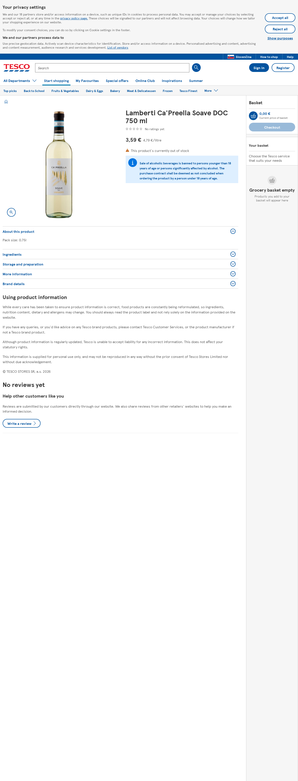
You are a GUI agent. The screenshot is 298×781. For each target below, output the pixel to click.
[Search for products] (196, 67)
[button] (239, 57)
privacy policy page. (74, 18)
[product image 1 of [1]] (59, 165)
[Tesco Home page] (16, 68)
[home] (6, 101)
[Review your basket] (253, 115)
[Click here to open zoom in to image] (11, 212)
